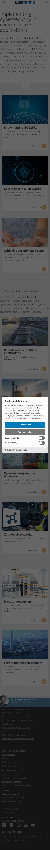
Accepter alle (25, 425)
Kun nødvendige (25, 432)
